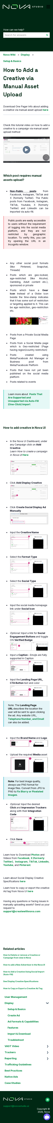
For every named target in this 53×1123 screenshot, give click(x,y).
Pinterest (24, 865)
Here (25, 454)
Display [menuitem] (9, 1003)
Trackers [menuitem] (10, 1052)
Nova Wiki (9, 54)
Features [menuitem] (13, 1027)
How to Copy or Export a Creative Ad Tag (22, 988)
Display (25, 54)
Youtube (8, 865)
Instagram (21, 861)
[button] (47, 1003)
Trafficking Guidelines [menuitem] (18, 1064)
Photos (35, 854)
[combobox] (24, 35)
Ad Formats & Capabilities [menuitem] (23, 1021)
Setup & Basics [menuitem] (17, 1009)
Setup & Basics (12, 61)
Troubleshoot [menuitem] (16, 1039)
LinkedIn (43, 861)
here (45, 109)
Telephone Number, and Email (26, 719)
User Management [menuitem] (16, 997)
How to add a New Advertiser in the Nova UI (24, 965)
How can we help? (13, 29)
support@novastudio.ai (16, 1106)
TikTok (33, 861)
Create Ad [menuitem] (14, 1015)
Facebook (23, 858)
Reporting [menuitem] (11, 1058)
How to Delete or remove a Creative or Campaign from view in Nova (21, 956)
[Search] (47, 35)
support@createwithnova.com (21, 911)
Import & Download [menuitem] (19, 1033)
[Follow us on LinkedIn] (47, 1100)
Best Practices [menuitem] (13, 1070)
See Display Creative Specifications (21, 981)
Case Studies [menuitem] (13, 1083)
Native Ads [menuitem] (11, 1076)
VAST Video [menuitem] (12, 1046)
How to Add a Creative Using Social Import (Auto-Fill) (23, 973)
